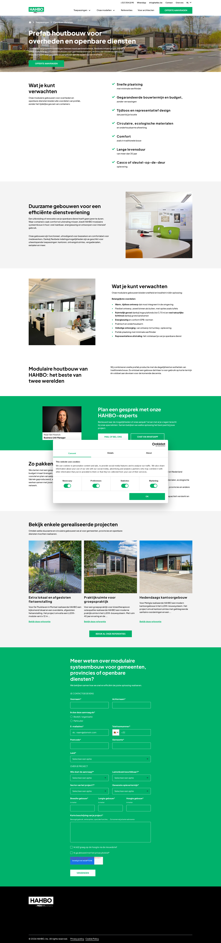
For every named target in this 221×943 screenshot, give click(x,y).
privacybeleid (101, 852)
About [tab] (149, 453)
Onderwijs (75, 898)
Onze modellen (104, 10)
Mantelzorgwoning (79, 918)
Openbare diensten (80, 914)
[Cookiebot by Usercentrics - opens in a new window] (154, 444)
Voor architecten (146, 10)
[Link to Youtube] (120, 920)
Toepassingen (80, 10)
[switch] (96, 486)
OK (147, 496)
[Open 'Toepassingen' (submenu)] (89, 10)
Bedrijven (75, 910)
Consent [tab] (72, 453)
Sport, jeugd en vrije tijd (76, 904)
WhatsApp (141, 2)
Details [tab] (110, 453)
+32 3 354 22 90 (127, 2)
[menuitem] (82, 10)
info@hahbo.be (155, 2)
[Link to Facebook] (113, 920)
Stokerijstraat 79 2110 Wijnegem (120, 913)
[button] (175, 10)
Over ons (179, 2)
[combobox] (110, 759)
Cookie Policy (92, 938)
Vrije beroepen (77, 923)
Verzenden (83, 873)
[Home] (30, 22)
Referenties (126, 10)
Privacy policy (77, 938)
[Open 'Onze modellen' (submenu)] (114, 10)
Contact (169, 2)
